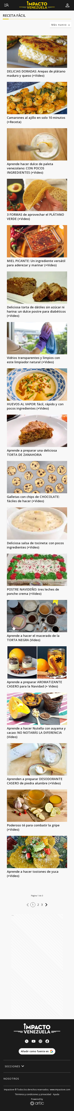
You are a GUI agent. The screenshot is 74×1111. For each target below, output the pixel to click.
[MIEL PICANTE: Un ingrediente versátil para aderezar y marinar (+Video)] (37, 241)
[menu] (6, 5)
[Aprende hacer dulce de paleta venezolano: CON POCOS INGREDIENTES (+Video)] (37, 144)
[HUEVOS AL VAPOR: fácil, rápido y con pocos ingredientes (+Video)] (37, 384)
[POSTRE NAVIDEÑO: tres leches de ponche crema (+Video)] (37, 570)
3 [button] (42, 905)
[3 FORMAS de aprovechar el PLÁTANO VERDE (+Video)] (37, 195)
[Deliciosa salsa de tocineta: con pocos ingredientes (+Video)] (37, 523)
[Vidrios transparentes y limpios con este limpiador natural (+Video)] (37, 338)
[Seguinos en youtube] (33, 1041)
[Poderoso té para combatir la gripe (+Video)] (37, 805)
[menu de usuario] (67, 5)
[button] (27, 905)
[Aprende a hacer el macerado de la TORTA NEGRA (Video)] (37, 616)
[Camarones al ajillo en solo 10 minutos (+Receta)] (37, 98)
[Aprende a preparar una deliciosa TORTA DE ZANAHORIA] (37, 431)
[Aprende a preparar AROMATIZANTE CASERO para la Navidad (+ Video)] (37, 662)
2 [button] (38, 905)
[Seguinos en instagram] (40, 1041)
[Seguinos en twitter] (27, 1041)
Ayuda (56, 1094)
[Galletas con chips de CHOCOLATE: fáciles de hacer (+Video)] (37, 477)
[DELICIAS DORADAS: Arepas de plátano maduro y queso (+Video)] (37, 52)
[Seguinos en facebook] (47, 1041)
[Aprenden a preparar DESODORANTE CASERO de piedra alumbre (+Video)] (37, 759)
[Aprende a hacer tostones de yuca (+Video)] (37, 852)
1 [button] (33, 905)
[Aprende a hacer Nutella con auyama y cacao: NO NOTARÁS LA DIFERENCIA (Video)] (37, 709)
